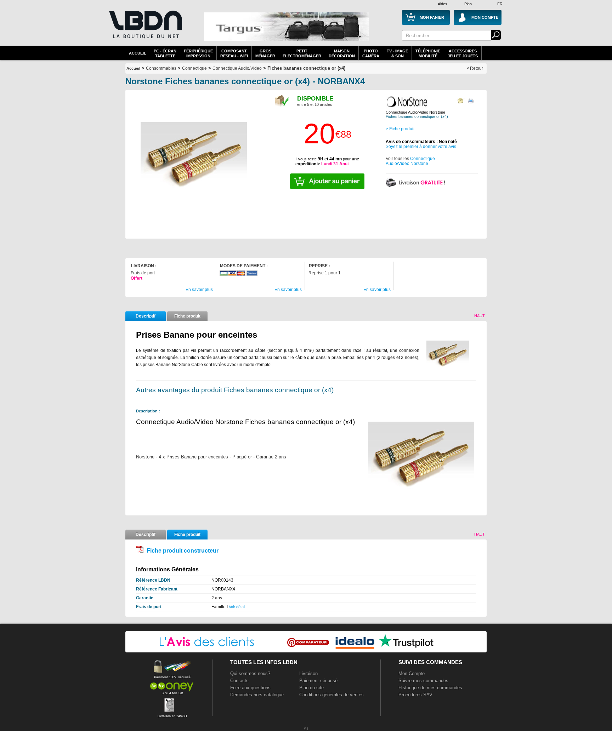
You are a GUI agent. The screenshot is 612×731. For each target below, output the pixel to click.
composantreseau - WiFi (234, 53)
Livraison (308, 673)
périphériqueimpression (198, 53)
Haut (479, 316)
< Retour (474, 68)
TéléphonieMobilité (427, 53)
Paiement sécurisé (318, 680)
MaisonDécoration (342, 53)
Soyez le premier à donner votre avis (421, 146)
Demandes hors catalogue (257, 694)
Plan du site (311, 687)
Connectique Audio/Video (237, 68)
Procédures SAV (415, 694)
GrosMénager (265, 53)
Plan (468, 4)
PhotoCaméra (370, 53)
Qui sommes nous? (250, 673)
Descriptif (145, 316)
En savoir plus (199, 289)
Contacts (239, 680)
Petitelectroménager (302, 53)
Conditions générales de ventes (331, 694)
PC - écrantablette (165, 53)
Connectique (194, 68)
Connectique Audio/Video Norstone (410, 161)
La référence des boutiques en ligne (145, 29)
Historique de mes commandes (430, 687)
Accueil (137, 53)
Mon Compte (411, 673)
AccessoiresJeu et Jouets (463, 53)
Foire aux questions (250, 687)
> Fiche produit (400, 128)
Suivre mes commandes (423, 680)
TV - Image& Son (397, 53)
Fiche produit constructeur (183, 551)
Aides (442, 4)
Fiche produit (187, 316)
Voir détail (237, 607)
